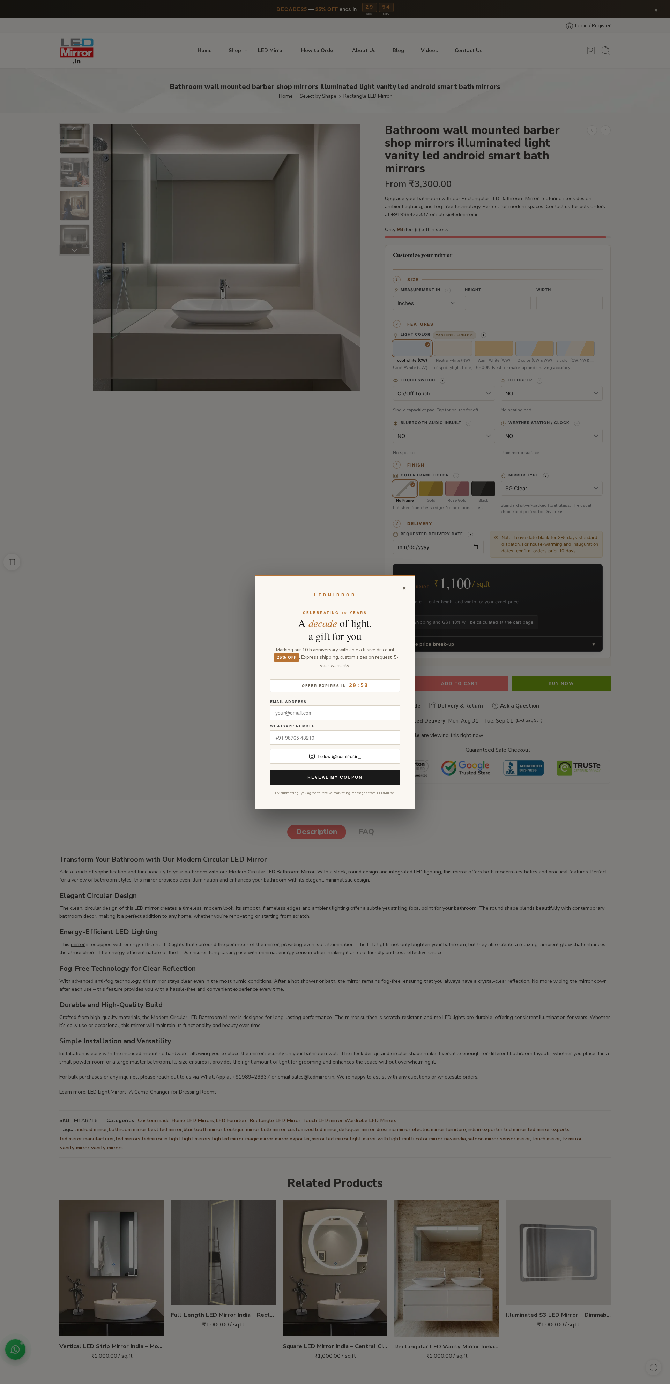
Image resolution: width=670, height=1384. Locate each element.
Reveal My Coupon (335, 777)
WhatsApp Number (292, 726)
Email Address (288, 702)
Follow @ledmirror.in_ (339, 756)
